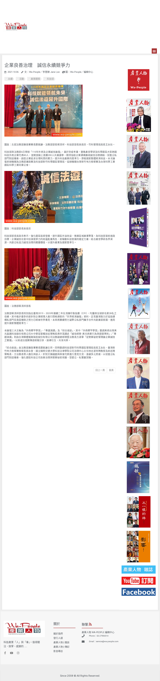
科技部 (50, 78)
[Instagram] (18, 652)
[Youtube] (11, 652)
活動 (21, 78)
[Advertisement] (93, 25)
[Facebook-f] (5, 652)
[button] (154, 51)
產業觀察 (35, 78)
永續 (10, 78)
